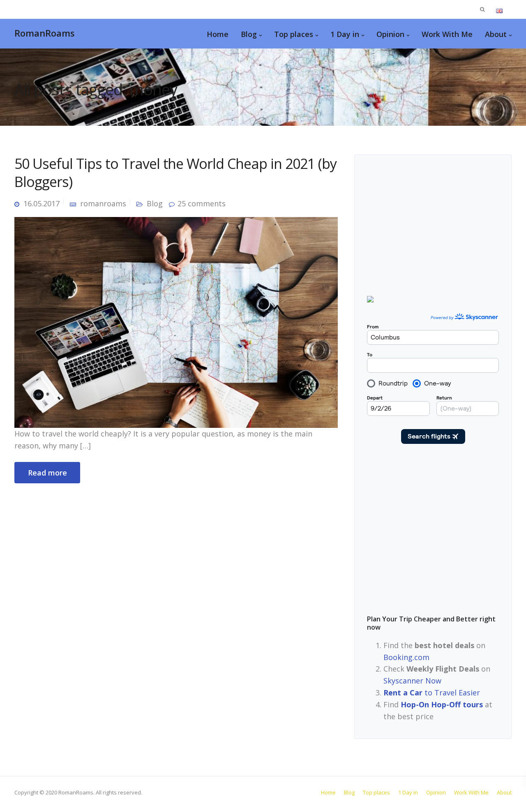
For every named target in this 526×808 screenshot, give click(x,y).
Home (217, 34)
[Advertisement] (433, 535)
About (496, 34)
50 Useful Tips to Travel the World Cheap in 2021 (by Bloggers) (175, 172)
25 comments (202, 203)
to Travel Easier (431, 692)
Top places (293, 34)
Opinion (390, 34)
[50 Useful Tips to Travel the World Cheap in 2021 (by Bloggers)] (176, 321)
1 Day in (344, 34)
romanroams (103, 203)
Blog (249, 34)
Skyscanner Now (412, 681)
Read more (47, 473)
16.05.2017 (41, 203)
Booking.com (406, 657)
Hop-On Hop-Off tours (442, 704)
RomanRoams (44, 33)
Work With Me (447, 34)
